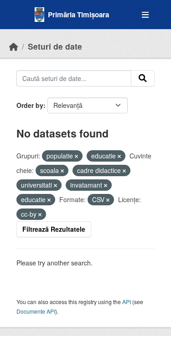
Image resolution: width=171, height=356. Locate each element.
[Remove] (76, 156)
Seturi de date (55, 46)
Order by (29, 105)
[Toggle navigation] (145, 14)
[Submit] (143, 78)
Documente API (35, 311)
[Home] (13, 46)
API (126, 301)
